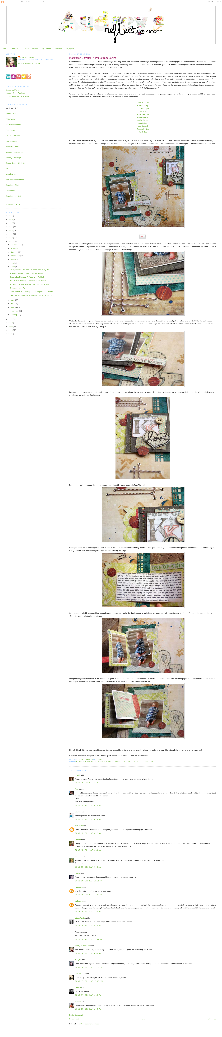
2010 (10, 323)
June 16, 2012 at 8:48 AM (88, 953)
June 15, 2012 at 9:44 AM (88, 867)
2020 (10, 219)
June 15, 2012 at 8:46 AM (88, 819)
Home (5, 49)
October (14, 252)
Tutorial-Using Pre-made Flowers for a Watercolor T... (32, 295)
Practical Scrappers (13, 125)
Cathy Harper (142, 120)
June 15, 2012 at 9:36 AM (88, 850)
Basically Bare (11, 141)
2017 (10, 223)
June (13, 267)
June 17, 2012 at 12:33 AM (89, 981)
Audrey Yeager (143, 108)
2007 (10, 334)
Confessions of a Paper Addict (18, 96)
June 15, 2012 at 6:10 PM (88, 925)
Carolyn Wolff (142, 117)
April (13, 304)
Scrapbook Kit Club (13, 196)
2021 (10, 216)
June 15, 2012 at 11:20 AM (89, 895)
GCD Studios (11, 119)
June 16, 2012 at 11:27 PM (89, 967)
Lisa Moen (143, 111)
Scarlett (78, 1001)
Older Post (212, 1019)
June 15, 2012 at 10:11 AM (89, 881)
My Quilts (70, 49)
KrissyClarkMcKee (82, 946)
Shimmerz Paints (12, 90)
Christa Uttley (142, 105)
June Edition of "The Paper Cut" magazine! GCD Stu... (32, 292)
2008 (10, 330)
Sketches (58, 49)
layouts (119, 761)
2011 (10, 319)
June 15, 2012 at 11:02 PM (89, 939)
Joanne (78, 856)
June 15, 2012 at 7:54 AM (88, 783)
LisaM (77, 775)
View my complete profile (30, 63)
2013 (10, 238)
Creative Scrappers (13, 136)
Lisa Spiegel (143, 126)
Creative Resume (31, 49)
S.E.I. (8, 169)
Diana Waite (80, 918)
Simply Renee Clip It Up (15, 163)
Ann (76, 789)
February (15, 311)
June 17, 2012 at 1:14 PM (88, 995)
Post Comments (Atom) (89, 1024)
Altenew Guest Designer (15, 93)
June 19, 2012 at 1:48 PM (88, 1009)
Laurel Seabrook (143, 114)
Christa (78, 840)
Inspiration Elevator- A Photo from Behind (27, 277)
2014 (10, 234)
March (13, 307)
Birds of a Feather (13, 147)
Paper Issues (11, 114)
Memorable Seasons (14, 152)
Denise (78, 987)
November (15, 248)
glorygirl (78, 960)
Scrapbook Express (13, 204)
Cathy (77, 873)
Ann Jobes (142, 123)
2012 (10, 241)
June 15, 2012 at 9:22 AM (88, 833)
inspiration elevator (104, 761)
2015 (10, 230)
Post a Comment (76, 1015)
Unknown (79, 887)
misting (127, 761)
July (12, 263)
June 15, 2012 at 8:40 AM (88, 805)
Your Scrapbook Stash (15, 180)
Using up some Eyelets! (19, 288)
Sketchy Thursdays (13, 158)
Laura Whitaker (143, 103)
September (15, 256)
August (14, 259)
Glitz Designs (11, 130)
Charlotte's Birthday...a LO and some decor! (28, 281)
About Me (16, 49)
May (13, 300)
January (14, 315)
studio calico (147, 761)
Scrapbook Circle (13, 185)
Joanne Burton (143, 129)
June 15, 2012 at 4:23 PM (88, 912)
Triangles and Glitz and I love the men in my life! (29, 270)
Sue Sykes (142, 132)
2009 (10, 326)
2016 (10, 227)
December (15, 245)
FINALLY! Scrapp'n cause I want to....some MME (30, 284)
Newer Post (74, 1019)
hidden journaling (85, 761)
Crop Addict (10, 191)
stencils (136, 761)
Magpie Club (11, 174)
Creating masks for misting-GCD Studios (26, 273)
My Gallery (46, 49)
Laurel (77, 812)
